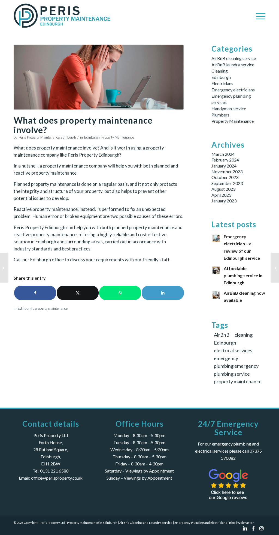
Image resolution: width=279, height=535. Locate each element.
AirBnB (221, 335)
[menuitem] (258, 15)
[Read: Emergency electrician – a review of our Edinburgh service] (216, 238)
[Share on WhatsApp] (120, 293)
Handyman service (228, 108)
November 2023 (226, 171)
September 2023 (227, 183)
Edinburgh (92, 137)
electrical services (233, 350)
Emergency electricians (233, 89)
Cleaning (219, 70)
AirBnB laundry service (232, 64)
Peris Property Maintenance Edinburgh (47, 137)
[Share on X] (78, 293)
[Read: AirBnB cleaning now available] (216, 295)
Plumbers (220, 114)
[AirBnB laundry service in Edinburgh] (4, 268)
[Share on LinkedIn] (163, 293)
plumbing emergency (236, 366)
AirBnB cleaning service (233, 58)
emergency (226, 358)
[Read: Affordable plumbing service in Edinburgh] (216, 270)
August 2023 (223, 189)
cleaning (244, 335)
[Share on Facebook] (35, 293)
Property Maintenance (117, 137)
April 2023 (221, 195)
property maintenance (51, 308)
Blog (232, 522)
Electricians (222, 83)
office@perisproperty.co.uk (57, 477)
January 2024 (223, 165)
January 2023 (223, 200)
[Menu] (258, 15)
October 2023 (224, 177)
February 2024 (225, 159)
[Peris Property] (64, 15)
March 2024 (223, 154)
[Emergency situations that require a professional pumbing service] (275, 268)
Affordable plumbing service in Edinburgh (243, 275)
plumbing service (232, 374)
